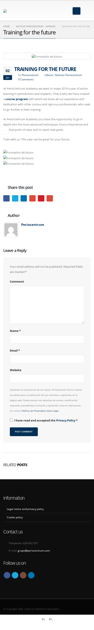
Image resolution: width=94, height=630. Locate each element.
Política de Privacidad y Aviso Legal (40, 410)
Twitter (15, 198)
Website (15, 370)
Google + (32, 198)
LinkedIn (24, 198)
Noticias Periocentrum (68, 75)
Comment (17, 281)
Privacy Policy (66, 420)
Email (50, 198)
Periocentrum (30, 75)
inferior (49, 75)
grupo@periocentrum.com (34, 550)
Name (15, 331)
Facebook (6, 198)
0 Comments (26, 79)
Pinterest (41, 198)
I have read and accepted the (46, 420)
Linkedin (31, 575)
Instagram (23, 575)
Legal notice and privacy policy (25, 509)
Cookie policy (15, 517)
